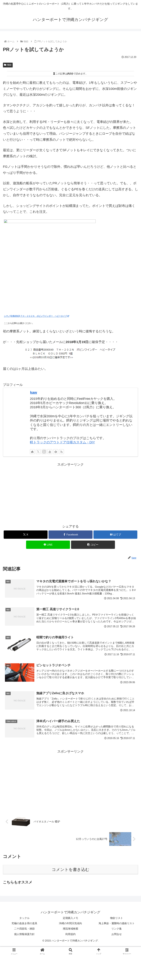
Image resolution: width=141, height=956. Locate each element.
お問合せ (116, 934)
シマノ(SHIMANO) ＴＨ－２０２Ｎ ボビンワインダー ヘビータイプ (35, 316)
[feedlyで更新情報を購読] (55, 451)
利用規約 (70, 934)
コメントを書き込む (70, 869)
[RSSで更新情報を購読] (61, 451)
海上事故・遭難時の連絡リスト (117, 923)
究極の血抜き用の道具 (24, 923)
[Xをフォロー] (38, 451)
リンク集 (116, 928)
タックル (24, 917)
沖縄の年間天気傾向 (70, 923)
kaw (33, 392)
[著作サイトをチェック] (32, 451)
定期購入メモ (70, 917)
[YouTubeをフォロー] (49, 451)
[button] (93, 545)
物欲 (9, 65)
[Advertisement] (70, 493)
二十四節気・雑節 (24, 928)
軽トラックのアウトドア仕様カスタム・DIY (62, 442)
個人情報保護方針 (24, 934)
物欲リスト (116, 917)
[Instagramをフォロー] (44, 451)
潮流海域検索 (70, 928)
